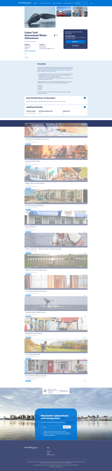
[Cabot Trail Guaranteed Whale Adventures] (40, 17)
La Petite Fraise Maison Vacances (37, 139)
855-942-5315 (42, 47)
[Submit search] (76, 3)
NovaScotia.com (53, 466)
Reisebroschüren (51, 454)
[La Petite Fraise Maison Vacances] (56, 129)
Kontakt (49, 451)
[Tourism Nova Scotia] (24, 2)
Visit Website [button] (75, 45)
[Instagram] (45, 391)
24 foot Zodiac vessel (50, 71)
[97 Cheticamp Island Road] (56, 196)
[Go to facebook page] (25, 54)
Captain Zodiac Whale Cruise (35, 312)
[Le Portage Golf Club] (56, 345)
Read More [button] (28, 144)
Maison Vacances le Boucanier (36, 270)
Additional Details (34, 107)
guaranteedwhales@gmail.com (46, 48)
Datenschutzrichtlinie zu (49, 435)
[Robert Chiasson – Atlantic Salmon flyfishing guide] (56, 239)
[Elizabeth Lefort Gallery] (56, 323)
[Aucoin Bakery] (56, 217)
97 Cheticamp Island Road (34, 205)
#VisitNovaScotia (64, 391)
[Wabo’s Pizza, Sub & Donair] (56, 173)
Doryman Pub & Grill (32, 161)
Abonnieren (67, 427)
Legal (48, 453)
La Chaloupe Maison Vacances (36, 291)
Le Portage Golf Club (32, 354)
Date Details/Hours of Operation (40, 97)
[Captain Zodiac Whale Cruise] (56, 302)
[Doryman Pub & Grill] (56, 151)
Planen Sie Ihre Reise (57, 3)
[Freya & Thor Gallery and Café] (56, 366)
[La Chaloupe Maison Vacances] (56, 281)
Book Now (74, 42)
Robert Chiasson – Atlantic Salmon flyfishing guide (43, 249)
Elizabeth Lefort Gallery (33, 333)
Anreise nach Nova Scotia (68, 3)
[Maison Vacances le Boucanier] (56, 260)
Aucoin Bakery (30, 226)
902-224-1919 (42, 46)
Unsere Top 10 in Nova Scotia (45, 3)
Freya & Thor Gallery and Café (35, 375)
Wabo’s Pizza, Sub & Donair (34, 183)
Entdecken (35, 3)
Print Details (26, 57)
